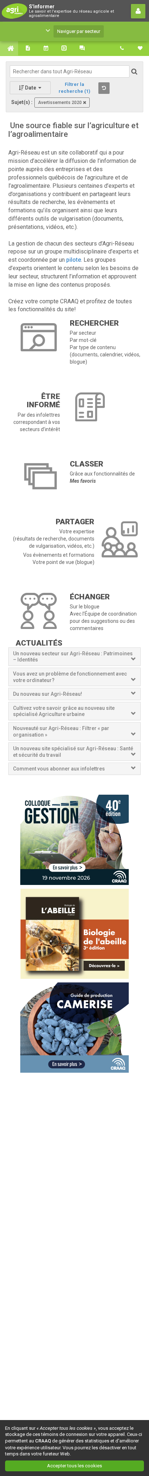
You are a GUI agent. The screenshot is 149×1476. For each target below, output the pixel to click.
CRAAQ (43, 1441)
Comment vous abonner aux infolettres (59, 769)
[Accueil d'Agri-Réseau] (9, 48)
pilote (73, 259)
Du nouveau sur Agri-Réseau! (47, 694)
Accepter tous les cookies (74, 1465)
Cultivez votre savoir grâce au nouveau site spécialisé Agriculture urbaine (64, 711)
